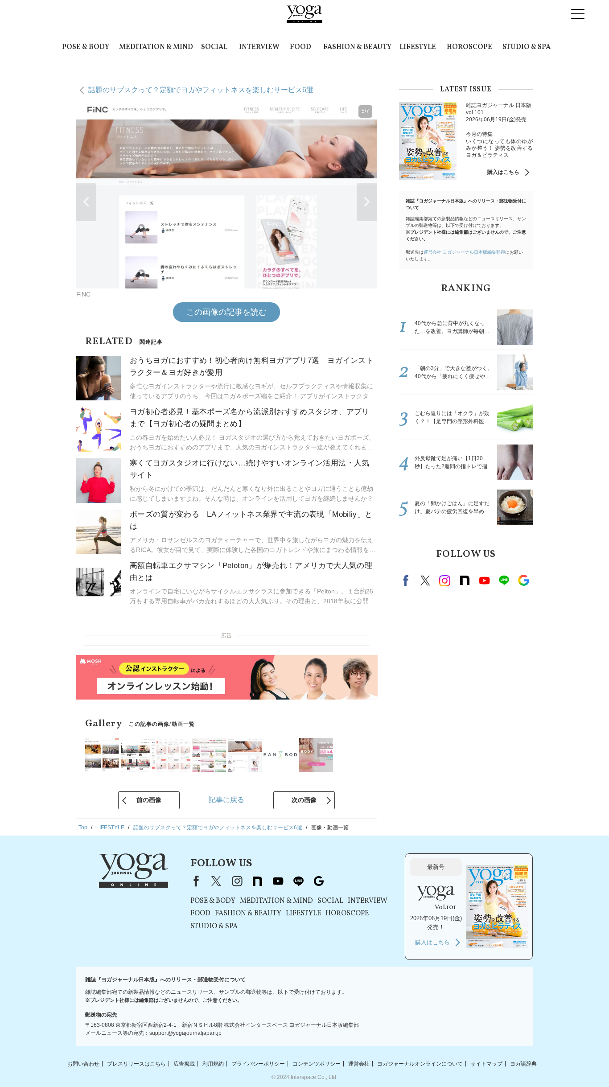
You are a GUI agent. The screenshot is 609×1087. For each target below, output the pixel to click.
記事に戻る (226, 799)
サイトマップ (486, 1063)
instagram (445, 580)
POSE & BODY (85, 47)
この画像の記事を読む (226, 312)
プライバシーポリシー (258, 1063)
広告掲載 (184, 1063)
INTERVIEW (259, 47)
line (504, 580)
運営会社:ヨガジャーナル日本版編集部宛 (464, 252)
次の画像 (304, 799)
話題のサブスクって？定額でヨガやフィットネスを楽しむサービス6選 (200, 90)
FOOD (300, 47)
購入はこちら (503, 172)
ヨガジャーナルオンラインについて (420, 1063)
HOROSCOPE (469, 47)
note (464, 580)
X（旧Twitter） (216, 881)
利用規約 (213, 1063)
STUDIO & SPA (526, 47)
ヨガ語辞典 (523, 1063)
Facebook (407, 580)
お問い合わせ (83, 1063)
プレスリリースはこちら (136, 1063)
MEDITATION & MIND (156, 47)
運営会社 (359, 1063)
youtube (278, 881)
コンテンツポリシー (316, 1063)
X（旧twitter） (425, 580)
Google (523, 580)
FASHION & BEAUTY (357, 47)
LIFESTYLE (417, 47)
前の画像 (148, 799)
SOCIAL (214, 47)
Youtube (484, 580)
